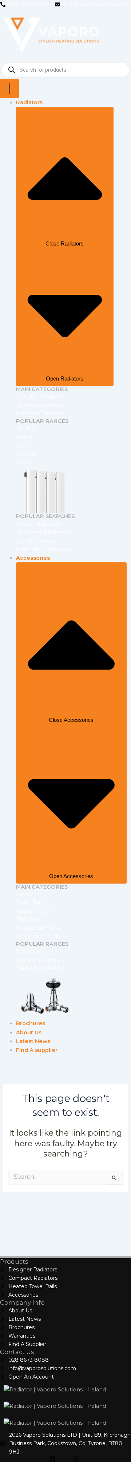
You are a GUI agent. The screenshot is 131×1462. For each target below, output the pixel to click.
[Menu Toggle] (9, 88)
